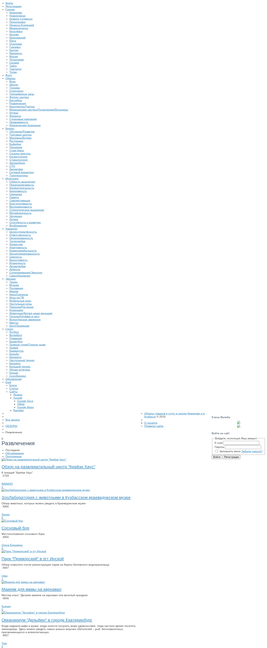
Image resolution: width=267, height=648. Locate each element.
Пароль (219, 447)
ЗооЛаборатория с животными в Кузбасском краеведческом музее (66, 497)
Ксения (6, 606)
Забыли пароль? (252, 451)
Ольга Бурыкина (12, 545)
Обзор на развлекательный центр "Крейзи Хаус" (48, 466)
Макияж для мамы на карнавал (31, 589)
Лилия (6, 514)
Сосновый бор (15, 528)
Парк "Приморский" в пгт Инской (33, 558)
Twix (4, 643)
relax (5, 575)
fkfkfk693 (7, 483)
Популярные (13, 456)
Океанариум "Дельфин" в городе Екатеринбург (47, 620)
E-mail (218, 442)
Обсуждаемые (14, 453)
